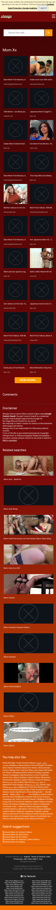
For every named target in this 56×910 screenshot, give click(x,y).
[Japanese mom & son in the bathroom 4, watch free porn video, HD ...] (41, 299)
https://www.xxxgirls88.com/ (41, 881)
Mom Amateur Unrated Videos (17, 627)
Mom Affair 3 (9, 745)
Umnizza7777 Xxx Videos (20, 814)
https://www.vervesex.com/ (14, 894)
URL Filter (28, 859)
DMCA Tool (37, 859)
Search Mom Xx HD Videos (16, 837)
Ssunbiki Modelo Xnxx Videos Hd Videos (27, 818)
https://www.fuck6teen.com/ (41, 884)
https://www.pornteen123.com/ (41, 890)
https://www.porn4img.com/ (41, 901)
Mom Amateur (10, 657)
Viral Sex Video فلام (29, 770)
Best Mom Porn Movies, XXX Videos (19, 79)
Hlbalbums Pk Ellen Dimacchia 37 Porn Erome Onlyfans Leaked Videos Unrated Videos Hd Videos (28, 801)
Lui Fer (36, 775)
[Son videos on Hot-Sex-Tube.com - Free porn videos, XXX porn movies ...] (15, 299)
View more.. (28, 380)
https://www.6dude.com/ (14, 886)
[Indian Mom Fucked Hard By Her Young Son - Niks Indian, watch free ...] (15, 139)
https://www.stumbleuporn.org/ (41, 903)
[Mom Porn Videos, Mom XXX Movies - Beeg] (41, 331)
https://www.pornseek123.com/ (41, 886)
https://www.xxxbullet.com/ (14, 896)
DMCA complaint (10, 440)
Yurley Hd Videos (42, 780)
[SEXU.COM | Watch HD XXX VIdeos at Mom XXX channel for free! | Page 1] (41, 267)
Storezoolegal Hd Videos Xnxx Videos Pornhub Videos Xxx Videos (28, 766)
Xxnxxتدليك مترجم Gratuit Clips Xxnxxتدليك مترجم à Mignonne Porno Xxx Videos (27, 785)
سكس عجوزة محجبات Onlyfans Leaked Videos (25, 764)
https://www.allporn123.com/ (41, 892)
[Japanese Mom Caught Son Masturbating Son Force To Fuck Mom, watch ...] (41, 107)
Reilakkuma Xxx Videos (29, 804)
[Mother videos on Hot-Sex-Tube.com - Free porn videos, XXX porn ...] (15, 203)
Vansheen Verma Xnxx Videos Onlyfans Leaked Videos (26, 776)
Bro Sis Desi (8, 797)
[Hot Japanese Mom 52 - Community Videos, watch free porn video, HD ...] (41, 235)
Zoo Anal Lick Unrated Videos (22, 816)
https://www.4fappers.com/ (14, 881)
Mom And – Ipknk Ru (12, 479)
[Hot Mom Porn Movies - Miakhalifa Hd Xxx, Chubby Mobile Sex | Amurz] (41, 139)
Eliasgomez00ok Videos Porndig (27, 772)
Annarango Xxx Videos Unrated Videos (19, 799)
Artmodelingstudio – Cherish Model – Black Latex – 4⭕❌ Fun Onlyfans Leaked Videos (28, 793)
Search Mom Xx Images (14, 842)
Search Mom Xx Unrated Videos (18, 832)
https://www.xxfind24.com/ (14, 901)
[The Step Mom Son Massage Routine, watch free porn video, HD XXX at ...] (41, 171)
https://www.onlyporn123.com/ (41, 894)
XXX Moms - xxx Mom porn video (18, 111)
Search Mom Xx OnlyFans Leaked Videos (21, 839)
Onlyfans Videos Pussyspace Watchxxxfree (26, 773)
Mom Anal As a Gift (12, 568)
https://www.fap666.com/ (14, 888)
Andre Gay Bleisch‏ (17, 792)
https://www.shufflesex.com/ (14, 892)
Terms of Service (38, 856)
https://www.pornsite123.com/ (14, 890)
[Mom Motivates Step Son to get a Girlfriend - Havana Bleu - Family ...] (41, 363)
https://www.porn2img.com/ (41, 897)
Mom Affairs (9, 716)
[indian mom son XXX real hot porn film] (41, 75)
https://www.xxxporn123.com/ (14, 899)
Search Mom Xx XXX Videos (16, 834)
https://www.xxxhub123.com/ (14, 897)
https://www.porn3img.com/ (41, 899)
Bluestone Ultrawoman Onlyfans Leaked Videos (26, 778)
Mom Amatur (9, 598)
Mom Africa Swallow (12, 686)
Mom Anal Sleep (11, 509)
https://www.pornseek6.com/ (41, 888)
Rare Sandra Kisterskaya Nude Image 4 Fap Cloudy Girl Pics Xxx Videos (27, 789)
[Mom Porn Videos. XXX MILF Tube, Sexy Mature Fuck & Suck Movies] (15, 331)
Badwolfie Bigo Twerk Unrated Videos (19, 763)
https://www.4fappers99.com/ (14, 883)
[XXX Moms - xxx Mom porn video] (15, 107)
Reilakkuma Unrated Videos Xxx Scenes (32, 797)
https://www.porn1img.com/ (41, 896)
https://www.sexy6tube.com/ (41, 883)
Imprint (27, 856)
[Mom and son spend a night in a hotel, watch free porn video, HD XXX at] (15, 267)
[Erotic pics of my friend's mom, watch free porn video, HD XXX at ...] (15, 363)
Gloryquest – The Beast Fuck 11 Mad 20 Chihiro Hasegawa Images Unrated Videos (27, 806)
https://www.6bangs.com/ (14, 884)
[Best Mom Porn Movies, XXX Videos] (15, 75)
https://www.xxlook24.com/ (14, 903)
